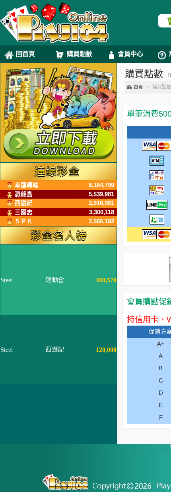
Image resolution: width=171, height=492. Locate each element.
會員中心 (130, 54)
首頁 (138, 87)
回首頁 (25, 54)
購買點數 (79, 54)
